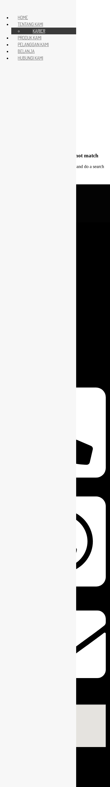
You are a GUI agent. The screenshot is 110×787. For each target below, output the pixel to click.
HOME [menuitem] (23, 17)
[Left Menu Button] (6, 6)
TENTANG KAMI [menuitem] (30, 24)
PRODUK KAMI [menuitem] (29, 38)
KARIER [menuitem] (39, 31)
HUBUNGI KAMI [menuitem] (30, 58)
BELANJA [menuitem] (26, 51)
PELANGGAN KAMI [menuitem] (33, 44)
